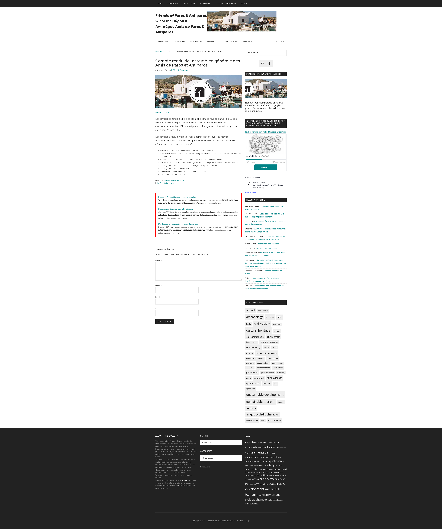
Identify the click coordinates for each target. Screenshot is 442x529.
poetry (248, 378)
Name (158, 286)
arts (279, 317)
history (275, 347)
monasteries (273, 359)
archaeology (254, 317)
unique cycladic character (262, 414)
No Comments (183, 70)
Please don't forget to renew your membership (177, 197)
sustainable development (265, 395)
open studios (249, 368)
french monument (251, 342)
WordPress (240, 521)
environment (273, 336)
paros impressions (267, 373)
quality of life (253, 383)
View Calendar (250, 192)
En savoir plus (262, 132)
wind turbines (274, 420)
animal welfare (263, 311)
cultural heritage (258, 330)
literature (249, 353)
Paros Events (205, 467)
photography (281, 373)
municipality (250, 363)
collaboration (277, 324)
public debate (274, 378)
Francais (158, 51)
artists (270, 317)
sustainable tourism (260, 402)
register (185, 475)
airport (250, 310)
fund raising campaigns (269, 342)
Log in (248, 521)
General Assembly (177, 180)
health (266, 347)
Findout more (250, 132)
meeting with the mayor (255, 359)
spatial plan (250, 389)
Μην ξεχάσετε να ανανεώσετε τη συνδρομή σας (178, 224)
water (263, 420)
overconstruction (263, 368)
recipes (266, 383)
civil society (262, 323)
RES (275, 384)
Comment (160, 260)
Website (158, 309)
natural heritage (263, 363)
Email (158, 297)
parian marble (252, 372)
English (158, 112)
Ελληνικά (166, 112)
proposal (259, 378)
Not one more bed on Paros (268, 244)
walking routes (252, 420)
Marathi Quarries (266, 353)
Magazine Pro (212, 521)
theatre (281, 402)
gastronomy (253, 347)
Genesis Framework (227, 521)
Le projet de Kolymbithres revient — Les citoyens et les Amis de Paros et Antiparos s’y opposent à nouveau (265, 263)
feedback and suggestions (185, 486)
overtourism (278, 368)
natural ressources (277, 363)
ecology (277, 331)
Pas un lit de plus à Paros (266, 248)
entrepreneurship (255, 336)
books (248, 324)
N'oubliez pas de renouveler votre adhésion (175, 209)
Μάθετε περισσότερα (277, 132)
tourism (251, 408)
